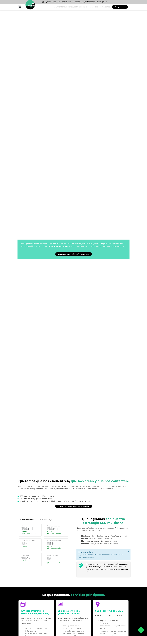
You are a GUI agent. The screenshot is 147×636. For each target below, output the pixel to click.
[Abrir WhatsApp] (141, 630)
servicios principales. (73, 595)
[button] (19, 6)
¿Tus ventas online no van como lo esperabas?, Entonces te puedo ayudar (76, 2)
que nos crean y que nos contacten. (73, 481)
